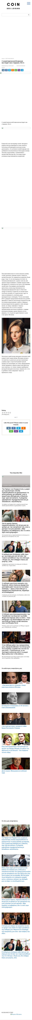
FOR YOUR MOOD (21, 65)
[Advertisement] (16, 37)
